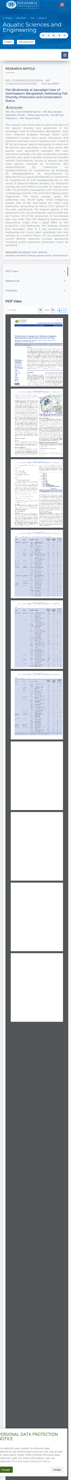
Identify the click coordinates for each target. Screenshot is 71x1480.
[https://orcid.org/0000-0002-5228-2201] (43, 340)
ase (32, 18)
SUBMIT (8, 42)
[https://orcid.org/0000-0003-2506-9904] (20, 341)
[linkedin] (54, 35)
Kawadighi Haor (27, 252)
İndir (63, 310)
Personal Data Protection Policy (31, 1461)
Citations (11, 290)
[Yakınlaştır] (53, 310)
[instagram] (65, 35)
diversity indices (26, 255)
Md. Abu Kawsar (52, 111)
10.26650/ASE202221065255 (27, 80)
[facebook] (59, 35)
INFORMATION (26, 42)
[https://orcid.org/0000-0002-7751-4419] (33, 340)
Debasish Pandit (15, 114)
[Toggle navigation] (62, 4)
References (12, 280)
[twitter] (48, 35)
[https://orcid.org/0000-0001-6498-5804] (22, 340)
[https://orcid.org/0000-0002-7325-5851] (51, 340)
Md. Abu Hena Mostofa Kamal (23, 111)
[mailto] (43, 35)
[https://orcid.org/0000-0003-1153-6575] (29, 341)
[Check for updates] (14, 107)
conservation (60, 255)
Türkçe (57, 1469)
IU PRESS (7, 18)
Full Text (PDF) (50, 83)
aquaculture (44, 255)
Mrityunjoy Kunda (38, 114)
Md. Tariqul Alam (29, 118)
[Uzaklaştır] (40, 310)
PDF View (11, 271)
